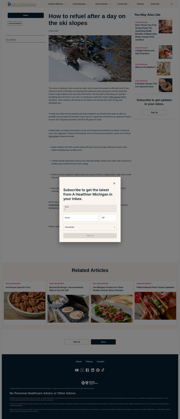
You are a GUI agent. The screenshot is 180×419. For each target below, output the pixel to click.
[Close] (114, 183)
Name (67, 207)
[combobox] (90, 227)
